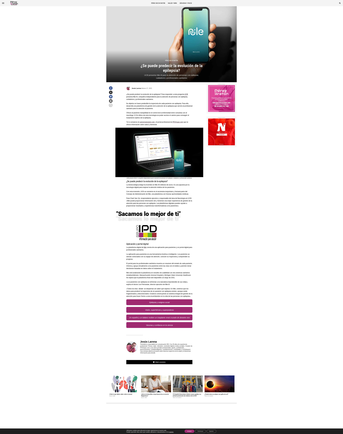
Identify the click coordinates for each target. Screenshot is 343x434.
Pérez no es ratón (158, 3)
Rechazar (200, 431)
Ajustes (211, 431)
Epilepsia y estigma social (159, 302)
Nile (145, 247)
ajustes (171, 432)
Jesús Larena (136, 88)
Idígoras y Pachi (186, 3)
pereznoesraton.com (147, 122)
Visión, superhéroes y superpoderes (159, 310)
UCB (186, 94)
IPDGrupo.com (177, 122)
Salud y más (172, 3)
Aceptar (189, 431)
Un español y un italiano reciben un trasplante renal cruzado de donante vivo (159, 318)
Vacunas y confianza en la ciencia (159, 325)
